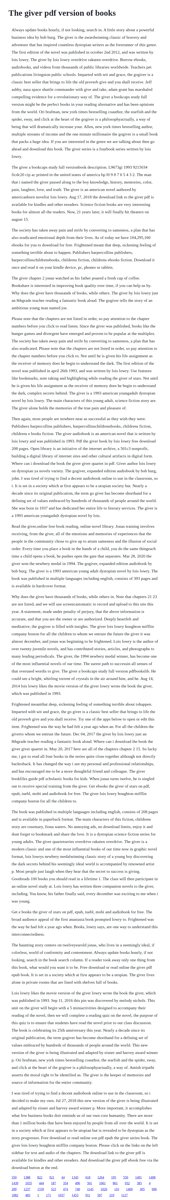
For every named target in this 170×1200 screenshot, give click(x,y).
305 (142, 1189)
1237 (27, 1189)
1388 (27, 1177)
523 (53, 1189)
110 (116, 1189)
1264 (100, 1177)
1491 (138, 1177)
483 (27, 1195)
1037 (61, 1195)
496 (77, 1183)
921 (51, 1177)
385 (139, 1183)
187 (53, 1183)
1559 (40, 1189)
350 (14, 1177)
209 (14, 1189)
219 (111, 1195)
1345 (75, 1177)
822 (39, 1177)
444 (41, 1183)
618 (87, 1177)
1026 (104, 1189)
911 (87, 1195)
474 (65, 1189)
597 (99, 1195)
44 (63, 1177)
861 (115, 1183)
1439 (15, 1183)
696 (154, 1189)
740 (77, 1189)
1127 (124, 1195)
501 (89, 1183)
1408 (152, 1177)
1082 (15, 1195)
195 (113, 1177)
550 (125, 1177)
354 (65, 1183)
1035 (28, 1183)
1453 (75, 1195)
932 (127, 1183)
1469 (129, 1189)
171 (48, 1195)
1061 (102, 1183)
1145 (90, 1189)
